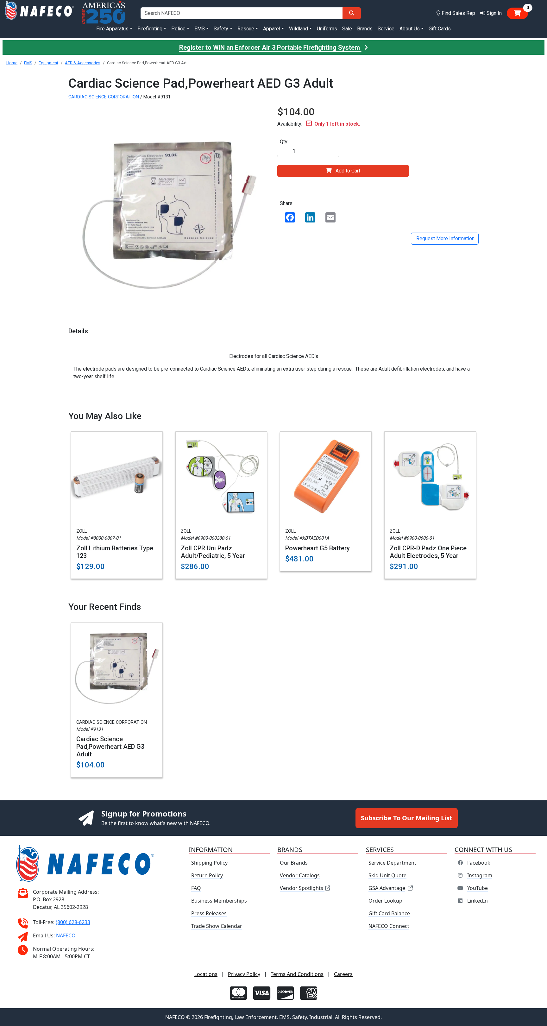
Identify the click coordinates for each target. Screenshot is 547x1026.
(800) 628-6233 (73, 922)
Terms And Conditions (297, 974)
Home (11, 62)
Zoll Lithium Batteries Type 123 (114, 552)
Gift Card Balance (389, 913)
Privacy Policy (244, 974)
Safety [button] (221, 29)
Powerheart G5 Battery (317, 548)
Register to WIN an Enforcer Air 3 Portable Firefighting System (270, 47)
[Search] (352, 13)
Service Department (392, 862)
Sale (347, 29)
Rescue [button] (245, 29)
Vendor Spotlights (302, 888)
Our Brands (294, 862)
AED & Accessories (82, 62)
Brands (365, 29)
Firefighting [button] (149, 29)
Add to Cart (348, 171)
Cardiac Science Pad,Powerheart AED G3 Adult (110, 746)
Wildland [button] (298, 29)
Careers (343, 974)
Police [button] (178, 29)
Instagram (479, 875)
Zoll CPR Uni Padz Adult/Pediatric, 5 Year (213, 552)
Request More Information (445, 238)
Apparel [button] (271, 29)
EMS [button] (199, 29)
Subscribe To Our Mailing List (406, 818)
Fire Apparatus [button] (112, 29)
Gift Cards (440, 29)
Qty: (284, 142)
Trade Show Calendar (216, 926)
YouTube (477, 888)
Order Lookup (385, 900)
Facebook (478, 862)
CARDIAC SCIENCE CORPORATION (103, 97)
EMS (28, 62)
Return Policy (207, 875)
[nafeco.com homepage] (39, 13)
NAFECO (66, 935)
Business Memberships (219, 900)
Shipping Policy (209, 862)
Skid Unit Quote (387, 875)
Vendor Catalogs (300, 875)
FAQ (196, 888)
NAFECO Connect (388, 926)
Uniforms (327, 29)
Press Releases (209, 913)
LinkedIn (477, 900)
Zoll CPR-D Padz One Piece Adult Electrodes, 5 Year (428, 552)
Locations (205, 974)
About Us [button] (409, 29)
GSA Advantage (386, 888)
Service (386, 29)
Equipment (48, 62)
